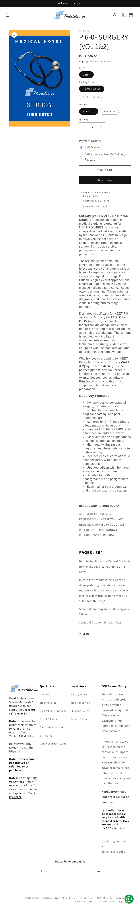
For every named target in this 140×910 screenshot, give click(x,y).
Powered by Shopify (50, 898)
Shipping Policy (80, 710)
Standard (88, 111)
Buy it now (105, 180)
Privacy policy (86, 898)
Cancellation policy (106, 901)
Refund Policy (79, 719)
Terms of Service (80, 702)
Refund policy (69, 898)
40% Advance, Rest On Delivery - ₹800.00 (106, 156)
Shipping (83, 61)
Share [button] (86, 633)
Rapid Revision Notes (52, 727)
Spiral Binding (91, 88)
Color (86, 74)
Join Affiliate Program (53, 710)
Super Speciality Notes (53, 743)
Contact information (83, 901)
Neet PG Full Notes (51, 719)
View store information (96, 206)
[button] (8, 15)
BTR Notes (46, 735)
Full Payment (93, 147)
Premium (109, 111)
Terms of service (104, 898)
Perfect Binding (94, 97)
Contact (44, 694)
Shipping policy (123, 898)
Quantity (83, 119)
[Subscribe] (99, 871)
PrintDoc (36, 898)
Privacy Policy (79, 694)
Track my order (48, 702)
